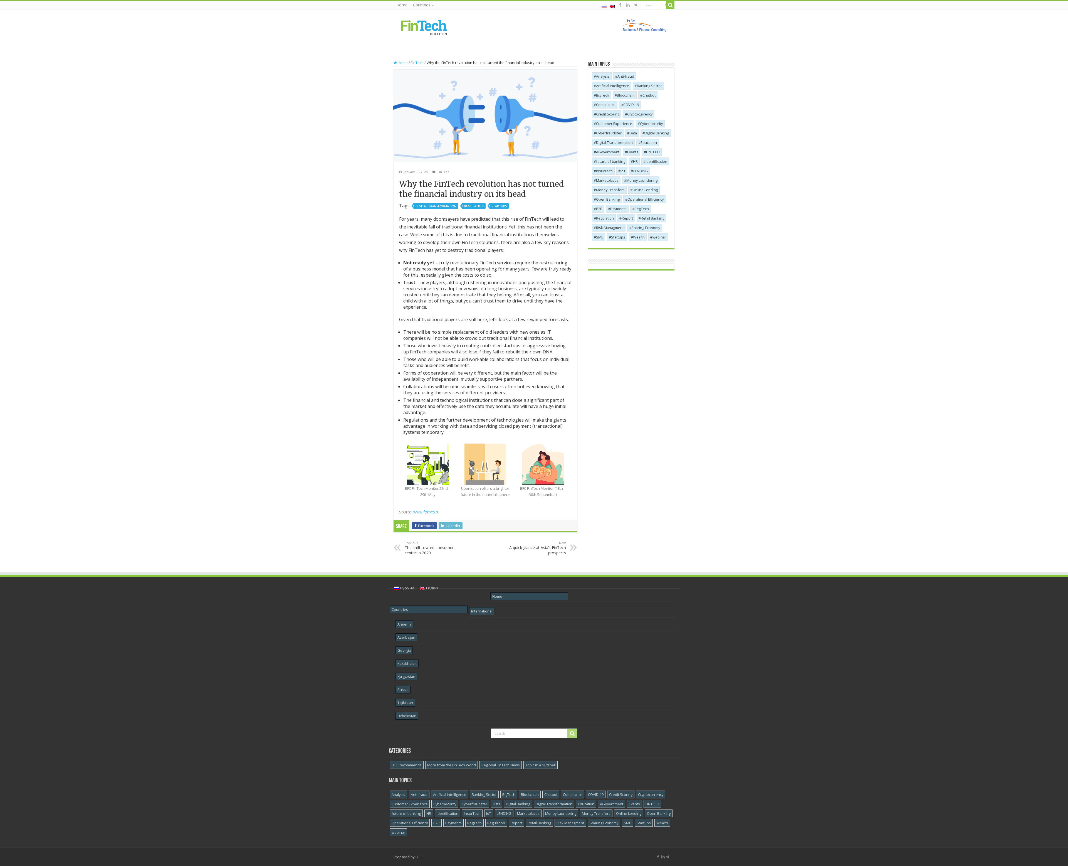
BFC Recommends (407, 764)
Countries (421, 5)
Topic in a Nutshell (540, 764)
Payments (618, 208)
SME (599, 237)
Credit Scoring (607, 114)
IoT (623, 170)
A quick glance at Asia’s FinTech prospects (537, 548)
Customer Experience (614, 123)
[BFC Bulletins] (424, 27)
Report (627, 218)
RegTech (641, 208)
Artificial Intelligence (612, 85)
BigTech (602, 95)
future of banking (610, 161)
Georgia (404, 650)
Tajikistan (405, 702)
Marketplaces (607, 180)
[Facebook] (620, 5)
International (481, 611)
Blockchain (626, 95)
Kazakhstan (407, 663)
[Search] (670, 5)
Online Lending (645, 189)
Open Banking (608, 199)
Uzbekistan (406, 715)
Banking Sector (649, 85)
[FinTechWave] (636, 5)
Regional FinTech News (500, 764)
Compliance (605, 104)
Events (632, 151)
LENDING (640, 170)
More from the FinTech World (451, 764)
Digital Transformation (436, 206)
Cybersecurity (651, 123)
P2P (599, 208)
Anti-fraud (625, 76)
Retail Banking (652, 218)
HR (635, 161)
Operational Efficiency (645, 199)
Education (649, 142)
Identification (656, 161)
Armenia (404, 624)
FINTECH (653, 151)
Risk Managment (610, 227)
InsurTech (604, 170)
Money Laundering (641, 180)
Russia (403, 689)
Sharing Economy (645, 227)
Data (633, 133)
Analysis (603, 76)
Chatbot (649, 95)
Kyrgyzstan (406, 676)
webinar (659, 237)
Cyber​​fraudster (609, 133)
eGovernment (607, 151)
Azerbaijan (406, 637)
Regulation (474, 206)
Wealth (639, 237)
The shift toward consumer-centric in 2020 (430, 548)
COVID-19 (631, 104)
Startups (499, 206)
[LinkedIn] (628, 5)
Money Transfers (610, 189)
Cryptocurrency (639, 114)
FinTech (417, 62)
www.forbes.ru (426, 512)
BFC (419, 856)
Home (401, 5)
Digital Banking (657, 133)
